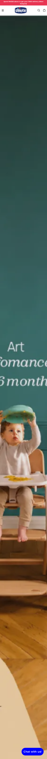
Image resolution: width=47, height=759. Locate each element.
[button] (3, 10)
